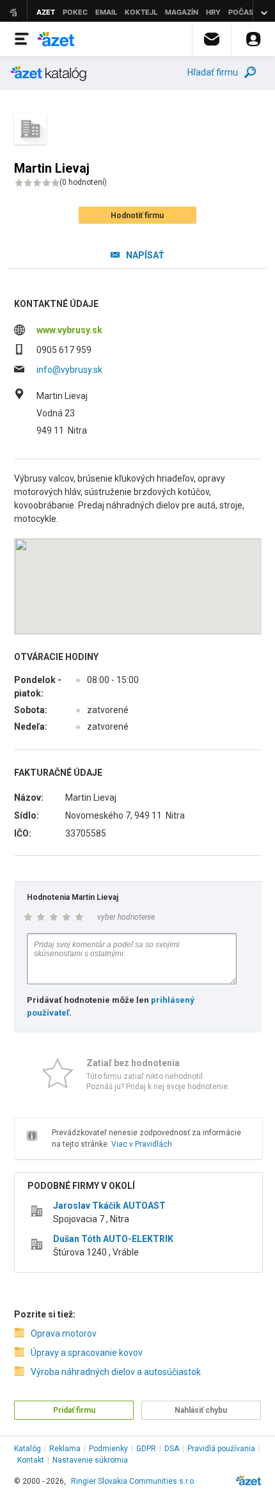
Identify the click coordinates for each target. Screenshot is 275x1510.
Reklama (65, 1448)
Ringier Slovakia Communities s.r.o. (133, 1481)
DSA (171, 1448)
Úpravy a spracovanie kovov (87, 1353)
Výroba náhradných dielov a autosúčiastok (116, 1372)
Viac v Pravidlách (141, 1144)
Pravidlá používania (221, 1448)
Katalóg (27, 1448)
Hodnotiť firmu (137, 215)
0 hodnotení (83, 182)
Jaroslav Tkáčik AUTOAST (109, 1205)
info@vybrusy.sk (69, 370)
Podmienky (108, 1448)
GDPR (146, 1448)
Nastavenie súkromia (90, 1460)
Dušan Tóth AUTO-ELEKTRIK (113, 1239)
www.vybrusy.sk (69, 330)
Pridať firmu (74, 1410)
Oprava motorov (64, 1333)
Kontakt (30, 1460)
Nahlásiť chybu (201, 1410)
